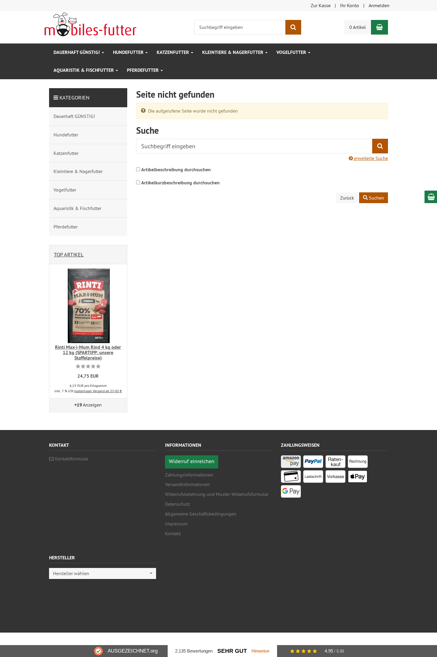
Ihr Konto (349, 5)
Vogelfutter (291, 52)
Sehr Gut (232, 651)
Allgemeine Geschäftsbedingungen (200, 514)
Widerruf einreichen (191, 461)
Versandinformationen (187, 484)
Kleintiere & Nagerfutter (233, 52)
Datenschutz (177, 504)
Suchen (376, 198)
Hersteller (62, 558)
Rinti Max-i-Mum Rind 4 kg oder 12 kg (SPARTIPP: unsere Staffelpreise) (88, 352)
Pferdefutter (143, 70)
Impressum (176, 524)
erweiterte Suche (370, 158)
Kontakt (173, 533)
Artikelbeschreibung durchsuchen (176, 169)
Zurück (347, 198)
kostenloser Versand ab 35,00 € (98, 391)
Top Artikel (69, 254)
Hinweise (260, 650)
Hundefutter (129, 52)
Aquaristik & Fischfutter (84, 70)
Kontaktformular (71, 459)
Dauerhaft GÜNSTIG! (77, 52)
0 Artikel (357, 27)
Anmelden (379, 5)
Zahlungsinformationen (189, 475)
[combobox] (102, 573)
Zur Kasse (321, 5)
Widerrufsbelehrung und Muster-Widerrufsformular (216, 494)
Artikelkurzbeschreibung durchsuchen (180, 183)
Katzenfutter (173, 52)
